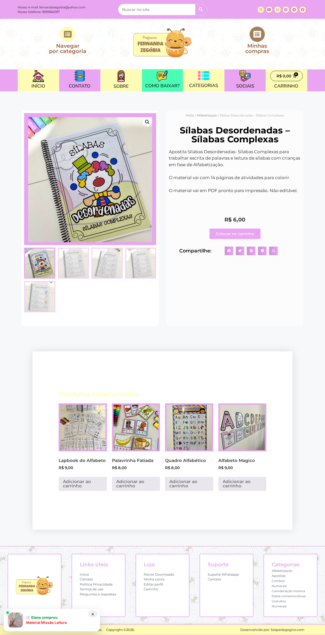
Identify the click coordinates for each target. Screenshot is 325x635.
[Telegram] (294, 9)
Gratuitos (279, 601)
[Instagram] (260, 9)
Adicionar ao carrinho (77, 483)
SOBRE (121, 86)
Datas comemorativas (289, 596)
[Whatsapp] (277, 9)
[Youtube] (269, 9)
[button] (147, 122)
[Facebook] (302, 9)
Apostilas (279, 576)
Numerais (279, 586)
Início (190, 115)
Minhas (257, 48)
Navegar (67, 48)
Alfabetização (207, 115)
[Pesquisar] (201, 9)
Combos (278, 581)
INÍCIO (38, 86)
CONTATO (79, 86)
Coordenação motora (288, 591)
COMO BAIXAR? (162, 86)
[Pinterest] (285, 9)
